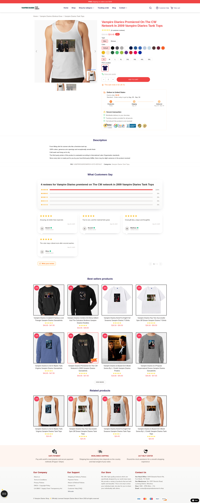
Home (35, 16)
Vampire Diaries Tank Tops (74, 16)
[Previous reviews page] (150, 264)
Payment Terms (73, 480)
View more (100, 382)
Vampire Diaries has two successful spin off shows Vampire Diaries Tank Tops (83, 431)
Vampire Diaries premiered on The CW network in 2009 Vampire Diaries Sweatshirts (83, 368)
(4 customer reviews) (118, 30)
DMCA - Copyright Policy (42, 485)
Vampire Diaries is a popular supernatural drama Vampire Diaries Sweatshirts (151, 368)
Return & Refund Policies (76, 482)
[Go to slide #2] (71, 87)
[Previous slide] (36, 51)
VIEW (49, 313)
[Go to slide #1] (60, 87)
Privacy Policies (39, 482)
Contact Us (71, 485)
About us (37, 477)
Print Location (106, 63)
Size (103, 56)
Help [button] (196, 500)
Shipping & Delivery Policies (77, 477)
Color (103, 44)
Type (103, 38)
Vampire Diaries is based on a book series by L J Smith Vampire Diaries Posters (117, 368)
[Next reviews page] (160, 264)
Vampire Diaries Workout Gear (51, 16)
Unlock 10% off (4, 494)
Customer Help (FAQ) (75, 488)
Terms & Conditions (40, 480)
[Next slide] (95, 51)
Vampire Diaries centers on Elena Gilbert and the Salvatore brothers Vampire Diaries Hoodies (83, 320)
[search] (150, 8)
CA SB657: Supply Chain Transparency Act (48, 488)
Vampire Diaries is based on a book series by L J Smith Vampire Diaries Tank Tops (151, 431)
